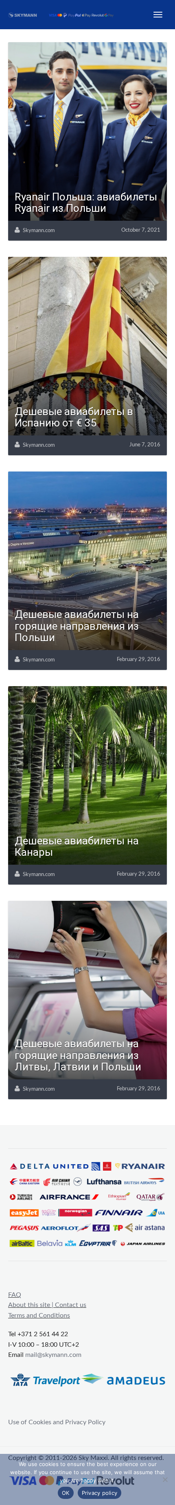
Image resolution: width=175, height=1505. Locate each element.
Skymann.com (39, 230)
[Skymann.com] (65, 14)
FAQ (14, 1295)
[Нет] (165, 1479)
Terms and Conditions (39, 1315)
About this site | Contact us (47, 1305)
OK (66, 1493)
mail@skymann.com (53, 1355)
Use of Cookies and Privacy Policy (56, 1422)
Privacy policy (100, 1493)
